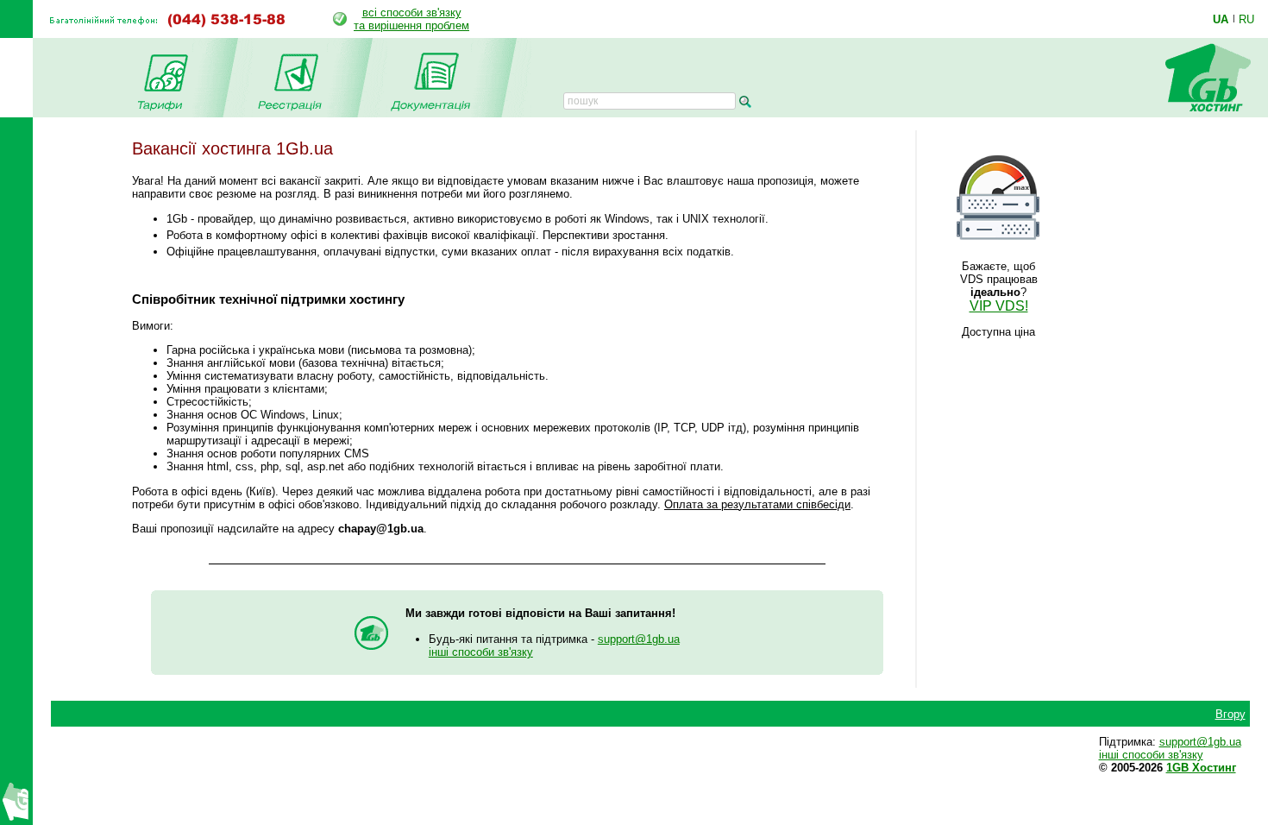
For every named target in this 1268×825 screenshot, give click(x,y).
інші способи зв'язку (481, 652)
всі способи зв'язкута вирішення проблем (411, 19)
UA (1220, 19)
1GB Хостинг (1201, 767)
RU (1246, 19)
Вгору (1230, 714)
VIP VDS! (999, 306)
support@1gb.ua (639, 639)
